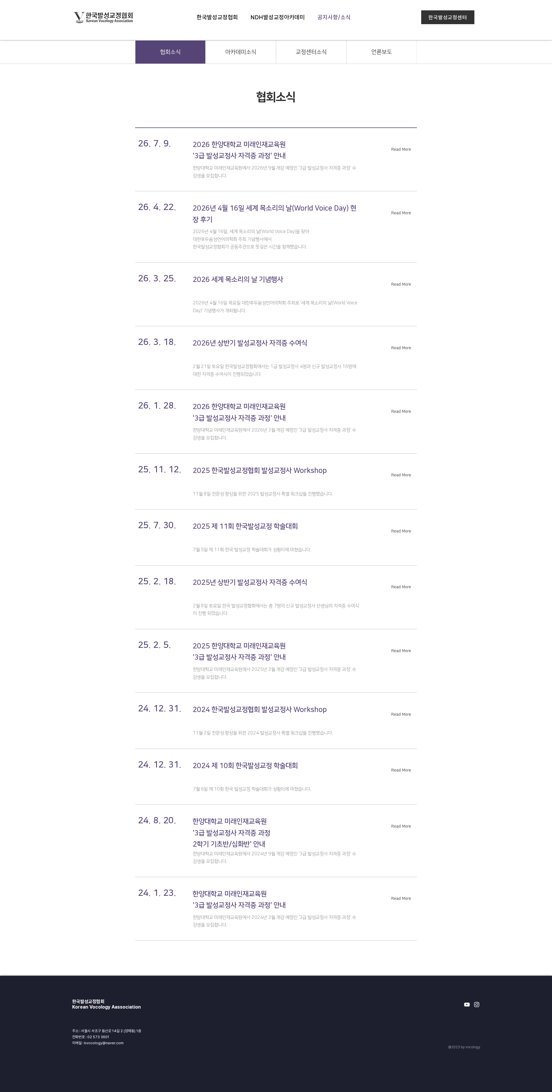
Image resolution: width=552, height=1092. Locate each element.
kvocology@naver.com (104, 1043)
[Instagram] (476, 1004)
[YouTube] (466, 1004)
